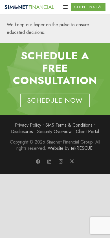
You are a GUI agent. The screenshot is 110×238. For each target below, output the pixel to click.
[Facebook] (38, 161)
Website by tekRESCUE (70, 148)
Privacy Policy (28, 125)
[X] (72, 161)
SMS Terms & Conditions (69, 125)
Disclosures (22, 131)
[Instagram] (60, 161)
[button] (65, 7)
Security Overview (54, 131)
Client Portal (87, 131)
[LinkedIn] (49, 161)
